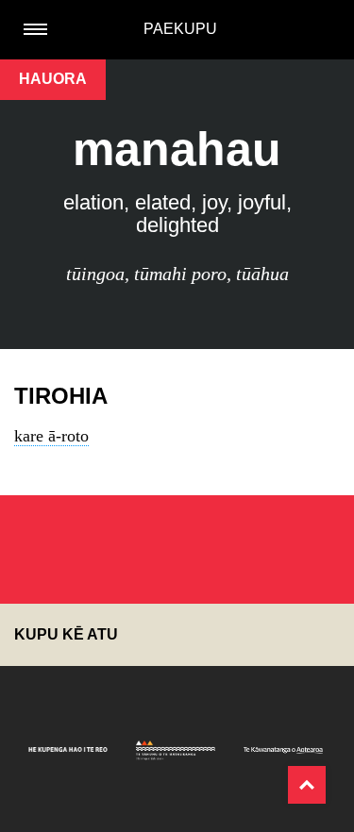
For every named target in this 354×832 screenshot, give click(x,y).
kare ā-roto (51, 435)
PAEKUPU (180, 29)
